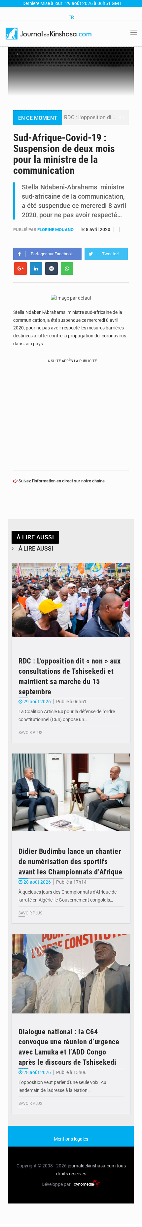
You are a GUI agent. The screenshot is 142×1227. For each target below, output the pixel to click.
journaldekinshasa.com (92, 1165)
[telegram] (51, 268)
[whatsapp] (67, 268)
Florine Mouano (56, 229)
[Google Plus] (20, 268)
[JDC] (49, 33)
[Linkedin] (36, 268)
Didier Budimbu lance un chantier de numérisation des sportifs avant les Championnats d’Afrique (70, 861)
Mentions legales (71, 1139)
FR (71, 17)
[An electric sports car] (71, 603)
